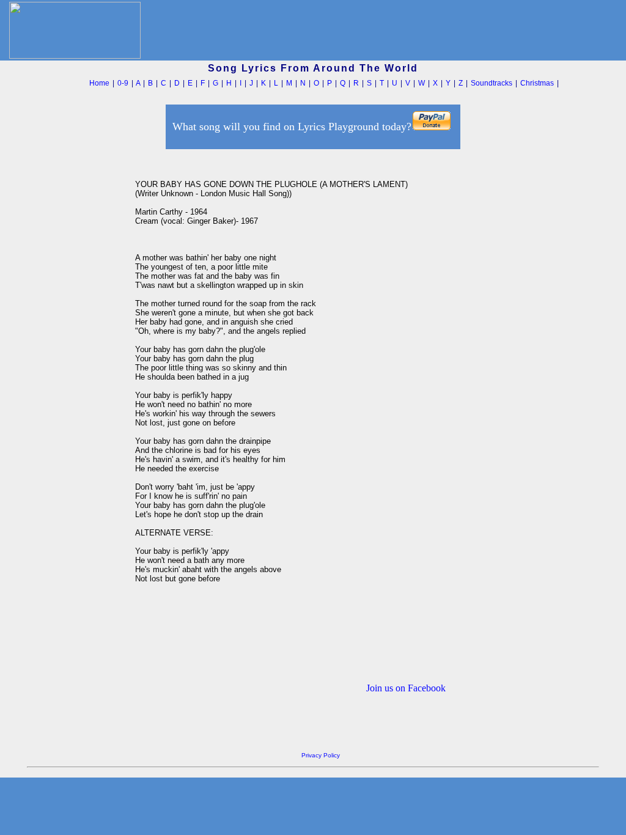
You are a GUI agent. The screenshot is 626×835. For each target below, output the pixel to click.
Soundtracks (491, 83)
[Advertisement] (78, 335)
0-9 (122, 83)
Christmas (537, 83)
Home (99, 83)
